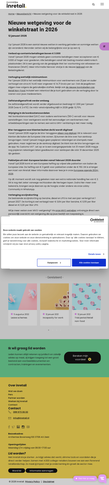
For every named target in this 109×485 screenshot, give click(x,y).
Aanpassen (52, 262)
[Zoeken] (93, 4)
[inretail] (47, 4)
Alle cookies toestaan (89, 262)
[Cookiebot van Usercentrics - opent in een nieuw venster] (94, 220)
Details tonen (94, 254)
